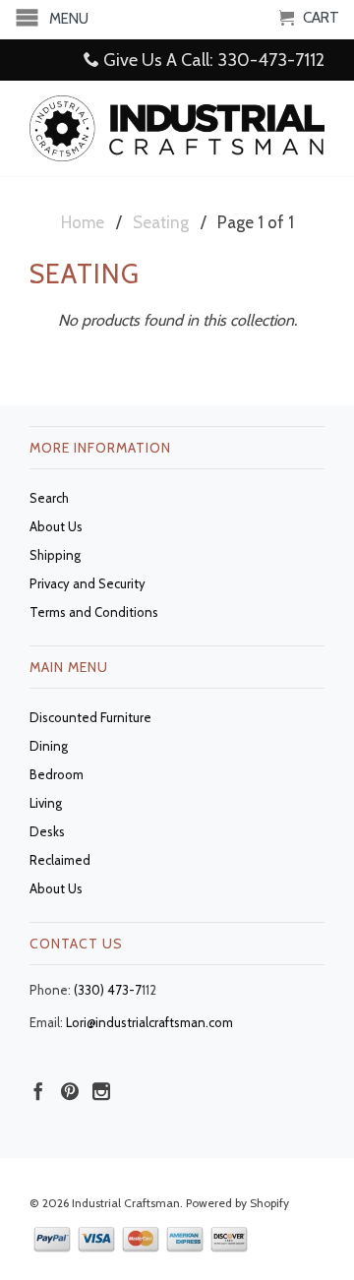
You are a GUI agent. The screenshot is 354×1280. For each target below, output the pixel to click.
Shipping (55, 555)
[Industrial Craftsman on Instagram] (101, 1091)
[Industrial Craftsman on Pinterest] (70, 1091)
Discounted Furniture (90, 717)
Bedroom (57, 774)
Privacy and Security (88, 583)
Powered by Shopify (237, 1202)
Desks (47, 831)
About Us (56, 526)
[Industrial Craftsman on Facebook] (38, 1091)
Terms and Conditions (94, 612)
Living (46, 803)
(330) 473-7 (108, 990)
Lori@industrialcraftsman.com (149, 1022)
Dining (49, 746)
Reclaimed (60, 860)
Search (49, 498)
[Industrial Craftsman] (177, 127)
